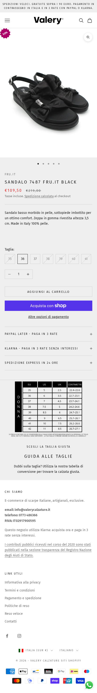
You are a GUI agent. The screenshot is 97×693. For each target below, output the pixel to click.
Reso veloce (14, 614)
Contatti (11, 621)
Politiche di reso (17, 606)
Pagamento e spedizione (23, 598)
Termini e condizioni (20, 590)
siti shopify (71, 660)
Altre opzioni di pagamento (48, 317)
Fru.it (10, 174)
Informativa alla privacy (22, 582)
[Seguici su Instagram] (19, 636)
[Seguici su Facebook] (7, 636)
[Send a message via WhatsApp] (89, 685)
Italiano (67, 650)
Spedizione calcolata (39, 196)
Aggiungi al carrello (48, 292)
